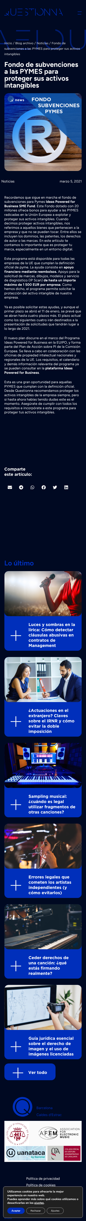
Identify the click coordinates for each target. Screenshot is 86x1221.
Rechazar (35, 1210)
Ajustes (55, 1210)
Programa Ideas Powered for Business (42, 340)
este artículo (54, 241)
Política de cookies (41, 1185)
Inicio (8, 43)
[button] (10, 487)
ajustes (39, 1203)
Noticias (42, 43)
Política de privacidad (43, 1179)
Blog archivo (24, 43)
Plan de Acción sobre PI (37, 347)
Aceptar (15, 1210)
